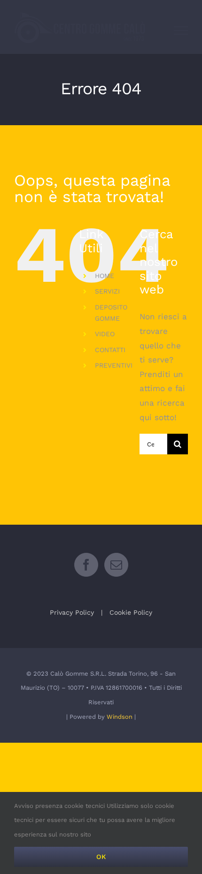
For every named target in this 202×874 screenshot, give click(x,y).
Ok (101, 856)
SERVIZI (107, 291)
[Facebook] (86, 565)
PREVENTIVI (113, 365)
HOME (104, 275)
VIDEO (105, 334)
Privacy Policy (72, 612)
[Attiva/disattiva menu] (181, 30)
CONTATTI (110, 350)
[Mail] (116, 565)
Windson (119, 716)
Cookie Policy (130, 612)
